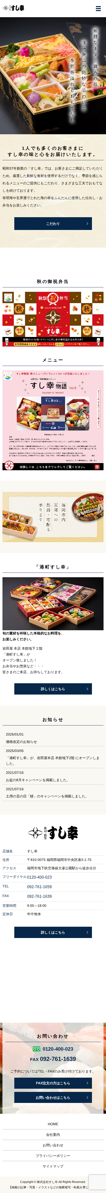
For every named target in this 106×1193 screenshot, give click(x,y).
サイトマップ (53, 1166)
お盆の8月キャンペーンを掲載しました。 (38, 780)
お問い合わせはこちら (53, 1097)
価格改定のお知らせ (21, 742)
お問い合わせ (53, 1145)
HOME (53, 1124)
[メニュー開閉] (98, 8)
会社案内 (53, 1135)
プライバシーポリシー (53, 1156)
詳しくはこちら (53, 689)
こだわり (53, 224)
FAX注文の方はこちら (53, 1083)
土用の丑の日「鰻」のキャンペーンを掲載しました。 (47, 796)
